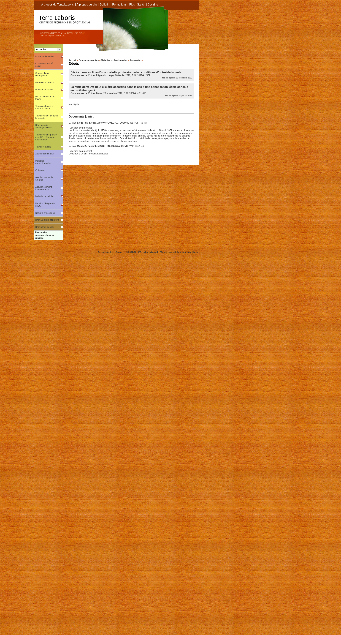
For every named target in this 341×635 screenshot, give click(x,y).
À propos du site (87, 4)
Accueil (72, 60)
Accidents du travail (44, 153)
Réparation (135, 60)
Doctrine (152, 4)
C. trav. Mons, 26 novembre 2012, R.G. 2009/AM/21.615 (99, 146)
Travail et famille (43, 147)
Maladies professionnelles (114, 60)
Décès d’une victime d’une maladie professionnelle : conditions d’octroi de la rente (126, 72)
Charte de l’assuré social (44, 64)
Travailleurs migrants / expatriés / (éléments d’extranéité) (46, 137)
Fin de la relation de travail (45, 97)
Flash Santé (137, 4)
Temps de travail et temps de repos (44, 107)
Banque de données (89, 60)
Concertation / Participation (42, 74)
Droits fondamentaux (45, 56)
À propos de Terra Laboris (57, 4)
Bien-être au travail (44, 82)
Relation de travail (44, 89)
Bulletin (104, 4)
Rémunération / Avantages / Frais (43, 126)
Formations (119, 4)
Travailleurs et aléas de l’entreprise (46, 117)
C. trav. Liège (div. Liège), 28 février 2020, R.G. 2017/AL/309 (101, 122)
